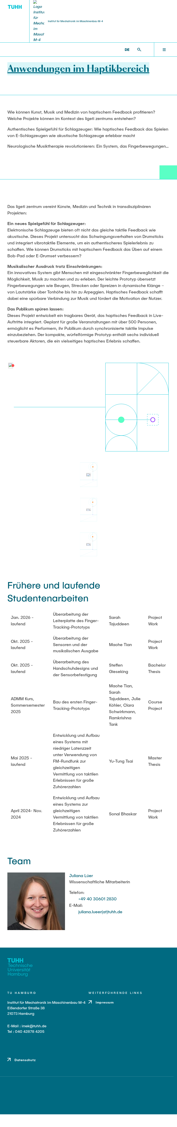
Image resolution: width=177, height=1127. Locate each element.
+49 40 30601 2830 (97, 898)
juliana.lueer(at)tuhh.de (100, 911)
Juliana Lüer (81, 875)
